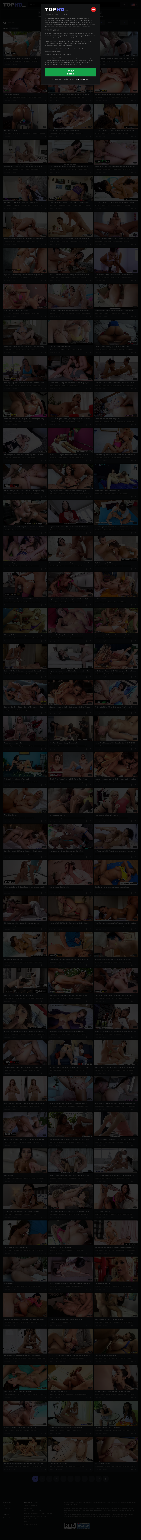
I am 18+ (70, 72)
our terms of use (82, 79)
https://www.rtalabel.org (52, 51)
